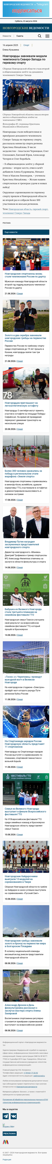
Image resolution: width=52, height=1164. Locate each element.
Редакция (7, 1160)
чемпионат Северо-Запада (16, 213)
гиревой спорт (40, 209)
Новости (7, 36)
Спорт (26, 45)
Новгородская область (20, 209)
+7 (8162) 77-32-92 (31, 1073)
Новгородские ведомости (26, 1087)
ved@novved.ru (39, 1076)
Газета (20, 36)
